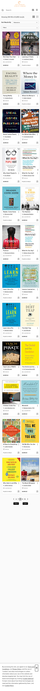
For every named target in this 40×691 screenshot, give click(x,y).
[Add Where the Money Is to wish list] (37, 104)
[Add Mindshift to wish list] (37, 414)
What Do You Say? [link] (28, 173)
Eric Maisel (7, 175)
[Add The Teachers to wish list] (37, 220)
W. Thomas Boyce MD (29, 369)
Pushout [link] (5, 251)
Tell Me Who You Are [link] (28, 444)
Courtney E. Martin (28, 59)
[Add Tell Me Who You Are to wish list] (37, 453)
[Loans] (33, 10)
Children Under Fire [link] (9, 406)
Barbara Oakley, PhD (29, 408)
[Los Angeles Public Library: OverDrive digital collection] (20, 4)
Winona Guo (27, 446)
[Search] (2, 10)
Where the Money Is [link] (28, 96)
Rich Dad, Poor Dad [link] (9, 57)
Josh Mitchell (27, 330)
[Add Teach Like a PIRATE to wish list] (18, 375)
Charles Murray (9, 98)
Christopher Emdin (28, 136)
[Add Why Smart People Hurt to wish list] (18, 182)
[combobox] (16, 10)
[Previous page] (14, 499)
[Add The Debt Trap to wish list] (37, 336)
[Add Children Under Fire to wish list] (18, 414)
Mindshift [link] (25, 406)
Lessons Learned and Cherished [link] (29, 289)
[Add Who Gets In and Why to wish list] (18, 491)
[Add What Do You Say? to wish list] (37, 182)
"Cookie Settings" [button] (28, 679)
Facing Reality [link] (7, 96)
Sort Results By (6, 22)
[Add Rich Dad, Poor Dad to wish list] (18, 65)
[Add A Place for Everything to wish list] (18, 453)
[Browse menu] (37, 10)
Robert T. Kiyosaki (9, 59)
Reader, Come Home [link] (9, 212)
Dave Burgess (8, 369)
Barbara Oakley (9, 292)
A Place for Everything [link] (10, 444)
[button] (33, 17)
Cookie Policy (9, 686)
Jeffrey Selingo (8, 485)
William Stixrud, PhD (29, 175)
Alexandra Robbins (28, 214)
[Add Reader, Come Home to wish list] (18, 220)
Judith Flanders (9, 446)
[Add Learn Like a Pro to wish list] (18, 298)
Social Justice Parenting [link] (10, 134)
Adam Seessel (27, 98)
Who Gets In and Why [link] (10, 483)
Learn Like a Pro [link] (8, 289)
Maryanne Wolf (8, 214)
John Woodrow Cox (10, 408)
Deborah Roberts (28, 292)
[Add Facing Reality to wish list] (18, 104)
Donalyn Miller (27, 485)
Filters (5, 27)
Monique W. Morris (9, 253)
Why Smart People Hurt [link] (10, 173)
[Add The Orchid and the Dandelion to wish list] (37, 375)
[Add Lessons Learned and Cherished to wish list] (37, 298)
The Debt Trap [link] (26, 328)
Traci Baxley (8, 136)
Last (25, 503)
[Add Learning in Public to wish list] (37, 65)
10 (25, 499)
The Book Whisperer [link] (28, 483)
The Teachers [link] (26, 212)
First (16, 503)
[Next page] (27, 499)
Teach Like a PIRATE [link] (9, 367)
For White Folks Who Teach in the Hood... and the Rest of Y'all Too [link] (29, 134)
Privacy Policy (17, 669)
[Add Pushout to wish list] (18, 259)
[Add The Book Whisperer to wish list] (37, 491)
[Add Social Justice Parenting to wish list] (18, 143)
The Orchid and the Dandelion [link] (29, 367)
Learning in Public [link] (27, 57)
